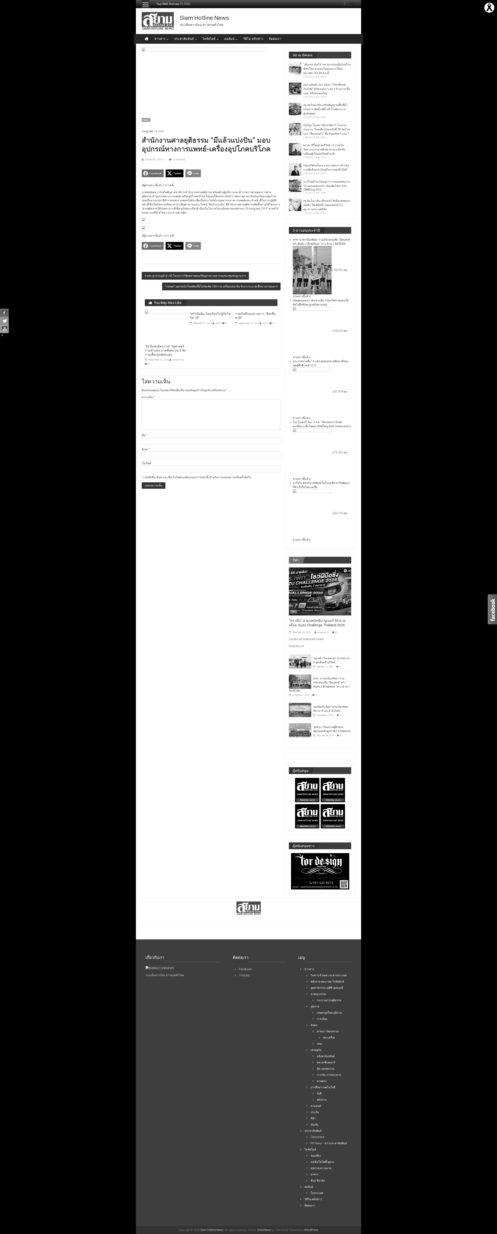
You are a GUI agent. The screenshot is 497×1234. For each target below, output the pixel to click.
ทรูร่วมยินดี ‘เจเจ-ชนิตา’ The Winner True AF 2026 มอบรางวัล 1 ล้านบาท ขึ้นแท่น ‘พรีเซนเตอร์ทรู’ (326, 89)
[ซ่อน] (2, 335)
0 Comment (178, 159)
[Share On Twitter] (4, 321)
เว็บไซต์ (146, 463)
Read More (296, 646)
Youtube (244, 975)
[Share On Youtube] (4, 329)
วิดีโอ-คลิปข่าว (253, 39)
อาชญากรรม (318, 994)
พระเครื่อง (329, 1037)
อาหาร (315, 1174)
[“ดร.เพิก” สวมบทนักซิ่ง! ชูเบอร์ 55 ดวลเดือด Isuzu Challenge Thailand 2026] (320, 591)
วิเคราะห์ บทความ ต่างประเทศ (329, 975)
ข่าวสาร (159, 39)
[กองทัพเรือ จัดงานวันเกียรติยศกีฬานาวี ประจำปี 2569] (300, 709)
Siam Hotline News (204, 17)
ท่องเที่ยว (316, 1155)
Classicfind (317, 1137)
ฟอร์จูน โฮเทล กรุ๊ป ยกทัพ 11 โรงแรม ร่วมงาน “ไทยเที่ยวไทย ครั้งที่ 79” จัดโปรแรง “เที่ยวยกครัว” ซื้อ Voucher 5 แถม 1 (326, 129)
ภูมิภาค (315, 1006)
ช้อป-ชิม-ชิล (318, 1180)
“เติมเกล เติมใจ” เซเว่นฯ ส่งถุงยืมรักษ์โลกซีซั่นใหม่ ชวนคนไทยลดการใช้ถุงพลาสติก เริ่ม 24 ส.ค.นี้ (327, 69)
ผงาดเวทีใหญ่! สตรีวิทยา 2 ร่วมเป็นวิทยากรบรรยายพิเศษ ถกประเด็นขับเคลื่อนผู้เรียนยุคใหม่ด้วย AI (324, 149)
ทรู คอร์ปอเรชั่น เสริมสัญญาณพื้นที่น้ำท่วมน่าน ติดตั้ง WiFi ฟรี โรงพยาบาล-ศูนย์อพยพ (325, 109)
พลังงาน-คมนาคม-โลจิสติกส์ (327, 981)
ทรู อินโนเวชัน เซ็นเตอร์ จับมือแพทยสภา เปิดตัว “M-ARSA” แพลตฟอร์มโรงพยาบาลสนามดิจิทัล (327, 205)
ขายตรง (322, 1081)
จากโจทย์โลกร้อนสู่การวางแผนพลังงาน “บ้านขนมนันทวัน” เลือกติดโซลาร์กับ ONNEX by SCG (326, 185)
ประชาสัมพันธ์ (184, 39)
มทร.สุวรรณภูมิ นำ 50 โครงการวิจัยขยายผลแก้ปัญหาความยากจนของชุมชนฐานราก (196, 275)
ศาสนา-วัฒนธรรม (328, 1031)
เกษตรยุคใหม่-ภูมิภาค (329, 1012)
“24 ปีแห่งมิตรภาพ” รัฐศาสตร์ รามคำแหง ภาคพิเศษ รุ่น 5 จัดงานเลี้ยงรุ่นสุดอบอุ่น (165, 350)
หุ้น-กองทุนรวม (325, 1068)
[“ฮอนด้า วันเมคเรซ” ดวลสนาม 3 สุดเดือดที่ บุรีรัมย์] (300, 661)
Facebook (245, 969)
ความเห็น (148, 397)
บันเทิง (314, 1124)
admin (218, 323)
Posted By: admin (154, 159)
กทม (319, 1043)
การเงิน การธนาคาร (329, 1074)
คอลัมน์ (229, 39)
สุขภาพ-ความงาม (321, 1168)
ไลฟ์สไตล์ (208, 39)
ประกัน (315, 1112)
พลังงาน (322, 1099)
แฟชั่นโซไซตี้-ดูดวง (322, 1161)
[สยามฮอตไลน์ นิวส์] (160, 968)
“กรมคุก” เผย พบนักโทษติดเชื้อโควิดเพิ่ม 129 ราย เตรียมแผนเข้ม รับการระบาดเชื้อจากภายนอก (220, 286)
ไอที (319, 1093)
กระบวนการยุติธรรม (329, 1000)
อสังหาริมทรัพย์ (326, 1056)
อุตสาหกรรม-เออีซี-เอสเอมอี (327, 987)
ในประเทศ (317, 1193)
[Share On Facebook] (4, 313)
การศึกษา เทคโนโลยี (323, 1087)
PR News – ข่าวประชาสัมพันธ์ (329, 1143)
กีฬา (293, 611)
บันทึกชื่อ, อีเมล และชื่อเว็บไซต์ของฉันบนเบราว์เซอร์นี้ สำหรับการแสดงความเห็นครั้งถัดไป (198, 477)
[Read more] (489, 7)
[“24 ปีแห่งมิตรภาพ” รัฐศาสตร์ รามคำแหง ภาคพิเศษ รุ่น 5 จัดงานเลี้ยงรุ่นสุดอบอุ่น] (166, 326)
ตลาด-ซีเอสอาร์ (326, 1062)
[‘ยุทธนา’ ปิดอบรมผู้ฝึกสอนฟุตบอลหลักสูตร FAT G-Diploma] (300, 730)
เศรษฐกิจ (316, 1050)
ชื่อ (144, 435)
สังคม (146, 120)
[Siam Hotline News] (146, 39)
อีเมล (146, 449)
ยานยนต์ (316, 1105)
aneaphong (178, 359)
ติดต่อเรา (275, 39)
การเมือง (322, 1018)
